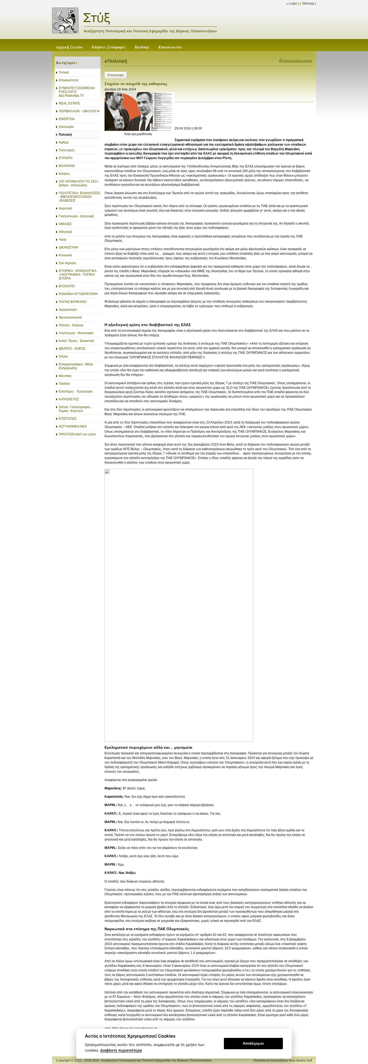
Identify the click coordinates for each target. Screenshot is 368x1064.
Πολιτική (117, 61)
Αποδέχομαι (253, 1043)
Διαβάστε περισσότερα (121, 1050)
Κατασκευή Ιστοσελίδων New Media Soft (283, 1060)
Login (293, 3)
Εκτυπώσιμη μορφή (297, 61)
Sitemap (308, 3)
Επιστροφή (115, 75)
